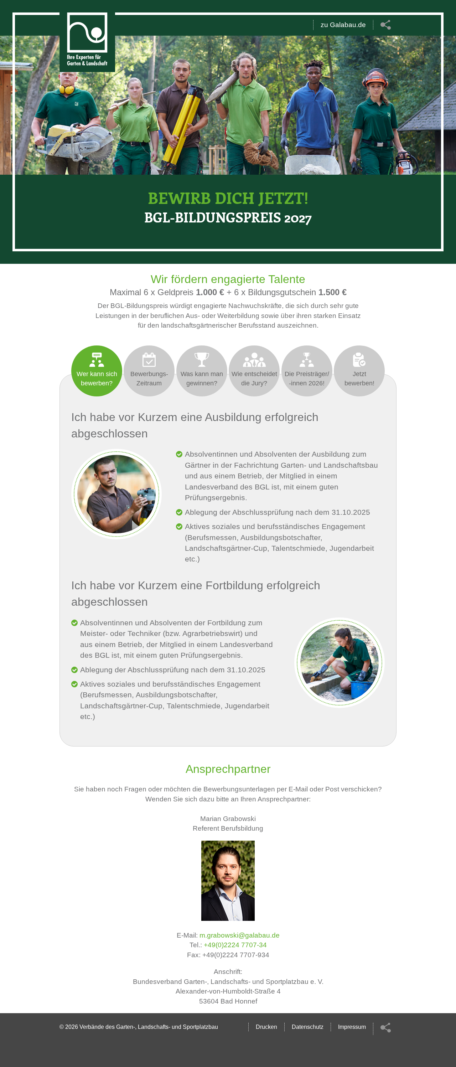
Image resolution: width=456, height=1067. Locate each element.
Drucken (266, 1027)
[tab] (96, 370)
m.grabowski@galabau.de (240, 935)
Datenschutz (307, 1027)
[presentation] (96, 370)
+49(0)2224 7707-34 (235, 945)
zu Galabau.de (343, 25)
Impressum (352, 1027)
